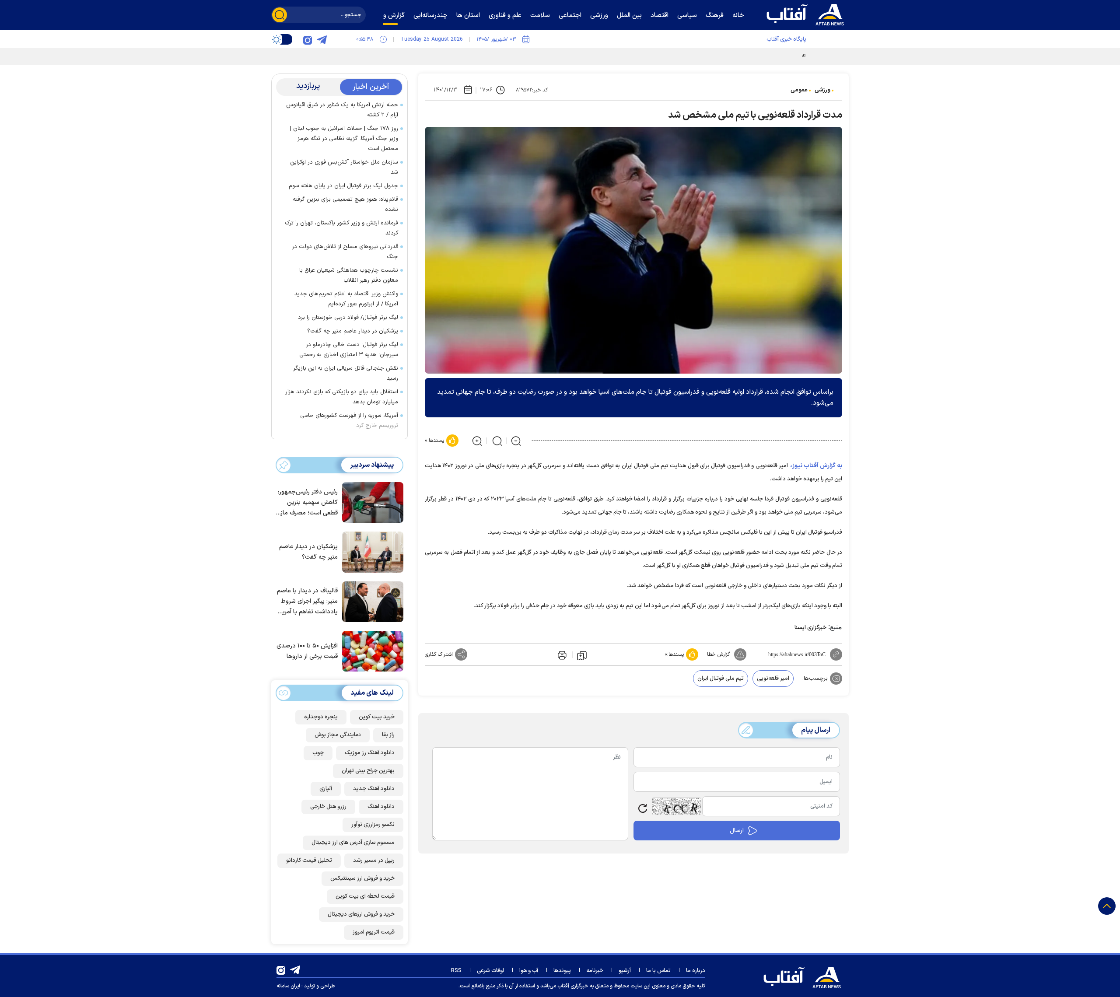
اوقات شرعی (490, 970)
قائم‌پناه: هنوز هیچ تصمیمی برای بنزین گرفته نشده (345, 204)
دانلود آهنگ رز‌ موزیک (370, 753)
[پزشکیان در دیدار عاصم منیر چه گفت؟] (370, 551)
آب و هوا (528, 970)
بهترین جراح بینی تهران (368, 770)
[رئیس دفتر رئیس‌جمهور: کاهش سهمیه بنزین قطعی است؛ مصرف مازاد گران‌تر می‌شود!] (370, 502)
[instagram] (307, 39)
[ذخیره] (582, 655)
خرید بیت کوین (377, 717)
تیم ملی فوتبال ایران (720, 678)
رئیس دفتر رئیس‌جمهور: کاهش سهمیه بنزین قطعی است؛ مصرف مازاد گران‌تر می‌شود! (307, 502)
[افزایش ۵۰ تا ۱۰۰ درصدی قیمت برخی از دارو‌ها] (370, 650)
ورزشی (822, 90)
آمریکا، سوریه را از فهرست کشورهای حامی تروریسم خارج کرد (349, 420)
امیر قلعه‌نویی (773, 678)
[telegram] (321, 39)
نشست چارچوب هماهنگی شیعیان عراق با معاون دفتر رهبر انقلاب (348, 275)
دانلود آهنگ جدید (374, 788)
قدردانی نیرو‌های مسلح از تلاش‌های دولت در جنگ (345, 251)
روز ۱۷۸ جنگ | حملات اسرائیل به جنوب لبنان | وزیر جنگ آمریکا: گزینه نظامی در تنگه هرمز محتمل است (344, 138)
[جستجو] (279, 14)
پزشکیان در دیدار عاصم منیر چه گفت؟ (352, 331)
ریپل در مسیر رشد (374, 860)
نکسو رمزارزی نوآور (373, 824)
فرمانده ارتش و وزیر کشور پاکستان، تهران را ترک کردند (341, 228)
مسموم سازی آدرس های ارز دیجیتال (353, 842)
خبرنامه (594, 970)
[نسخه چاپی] (561, 654)
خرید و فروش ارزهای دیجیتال (361, 914)
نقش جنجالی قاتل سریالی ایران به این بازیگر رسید (345, 373)
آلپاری (325, 788)
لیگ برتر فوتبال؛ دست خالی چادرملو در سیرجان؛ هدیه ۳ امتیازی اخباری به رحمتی (348, 349)
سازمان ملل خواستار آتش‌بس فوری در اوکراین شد (344, 167)
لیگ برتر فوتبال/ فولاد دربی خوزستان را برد (348, 317)
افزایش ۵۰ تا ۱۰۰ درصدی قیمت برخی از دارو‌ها (307, 651)
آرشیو (625, 970)
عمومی (799, 90)
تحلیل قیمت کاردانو (309, 860)
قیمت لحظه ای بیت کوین (365, 896)
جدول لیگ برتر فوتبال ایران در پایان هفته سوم (343, 186)
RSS (456, 970)
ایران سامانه (288, 986)
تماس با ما (658, 970)
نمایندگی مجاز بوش (338, 735)
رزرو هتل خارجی (328, 806)
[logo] (807, 13)
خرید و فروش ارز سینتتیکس (362, 878)
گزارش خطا (718, 654)
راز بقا (388, 735)
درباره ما (695, 970)
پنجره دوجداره (321, 717)
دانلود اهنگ (381, 806)
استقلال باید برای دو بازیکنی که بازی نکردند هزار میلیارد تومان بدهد (341, 397)
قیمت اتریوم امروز (374, 932)
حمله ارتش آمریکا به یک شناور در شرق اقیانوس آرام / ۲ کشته (342, 110)
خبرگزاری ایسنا (810, 627)
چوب (318, 753)
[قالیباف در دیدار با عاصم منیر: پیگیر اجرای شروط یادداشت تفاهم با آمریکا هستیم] (370, 601)
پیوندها (562, 970)
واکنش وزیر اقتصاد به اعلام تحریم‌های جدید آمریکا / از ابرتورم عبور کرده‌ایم (346, 299)
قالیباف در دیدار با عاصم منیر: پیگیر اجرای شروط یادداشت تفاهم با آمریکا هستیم (307, 601)
